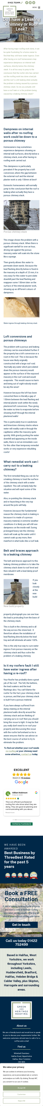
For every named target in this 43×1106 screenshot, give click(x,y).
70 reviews (25, 778)
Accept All (21, 1088)
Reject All (21, 1101)
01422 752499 (14, 3)
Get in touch (21, 925)
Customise (21, 1094)
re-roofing (11, 751)
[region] (21, 1084)
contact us (26, 754)
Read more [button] (10, 813)
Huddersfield (14, 972)
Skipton (33, 981)
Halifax (9, 976)
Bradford (30, 972)
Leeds (27, 968)
